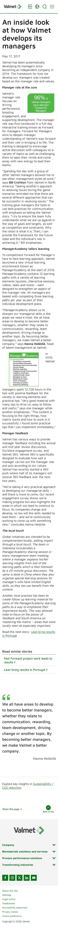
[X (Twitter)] (19, 878)
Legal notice (8, 899)
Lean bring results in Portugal (24, 669)
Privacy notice (10, 911)
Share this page (10, 809)
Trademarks (8, 903)
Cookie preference (12, 916)
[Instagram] (12, 878)
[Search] (44, 6)
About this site (10, 890)
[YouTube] (34, 878)
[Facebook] (5, 878)
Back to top (48, 811)
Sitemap (6, 895)
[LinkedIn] (27, 878)
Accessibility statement (14, 907)
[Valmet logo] (14, 6)
